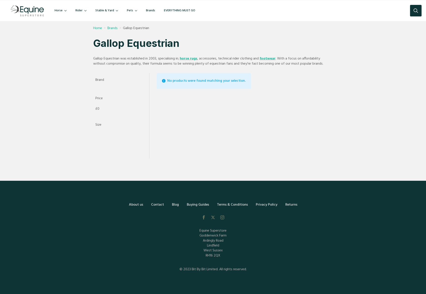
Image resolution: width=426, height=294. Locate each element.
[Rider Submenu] (87, 11)
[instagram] (222, 217)
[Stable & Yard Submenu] (118, 11)
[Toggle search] (416, 10)
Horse (59, 10)
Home (97, 28)
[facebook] (203, 217)
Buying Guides (198, 205)
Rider (79, 10)
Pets (130, 10)
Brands (150, 10)
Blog (175, 205)
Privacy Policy (266, 205)
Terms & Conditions (232, 205)
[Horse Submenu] (67, 11)
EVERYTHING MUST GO (179, 10)
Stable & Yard (104, 10)
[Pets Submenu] (137, 11)
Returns (291, 205)
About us (136, 205)
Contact (157, 205)
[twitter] (213, 217)
